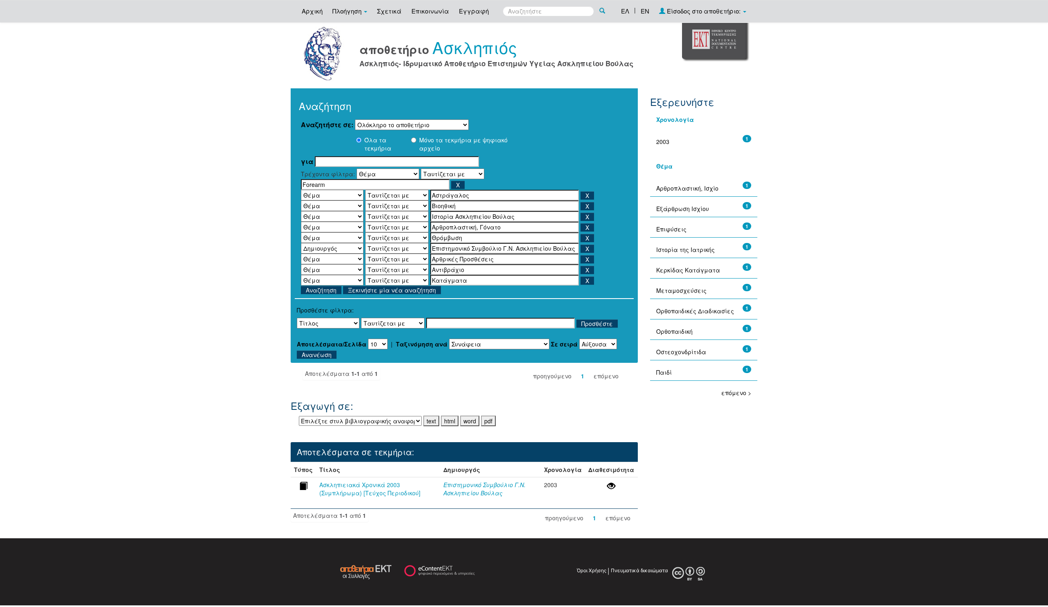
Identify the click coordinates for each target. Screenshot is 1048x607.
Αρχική (312, 11)
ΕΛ (625, 11)
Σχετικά (389, 11)
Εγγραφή (474, 11)
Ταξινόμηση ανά (421, 344)
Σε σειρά (564, 344)
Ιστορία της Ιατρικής (685, 249)
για (307, 161)
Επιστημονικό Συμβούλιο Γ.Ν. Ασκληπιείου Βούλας (484, 489)
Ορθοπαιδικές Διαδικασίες (695, 311)
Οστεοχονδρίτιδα (681, 352)
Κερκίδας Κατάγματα (688, 270)
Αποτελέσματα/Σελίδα (331, 344)
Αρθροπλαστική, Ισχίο (687, 188)
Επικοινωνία (430, 11)
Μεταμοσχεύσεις (681, 290)
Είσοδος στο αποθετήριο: (703, 11)
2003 (662, 141)
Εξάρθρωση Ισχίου (682, 209)
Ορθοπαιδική (674, 331)
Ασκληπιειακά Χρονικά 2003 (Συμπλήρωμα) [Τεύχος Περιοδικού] (369, 489)
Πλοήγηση (347, 11)
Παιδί (664, 372)
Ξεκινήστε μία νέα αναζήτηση (392, 290)
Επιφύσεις (671, 229)
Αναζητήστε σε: (327, 124)
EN (645, 11)
